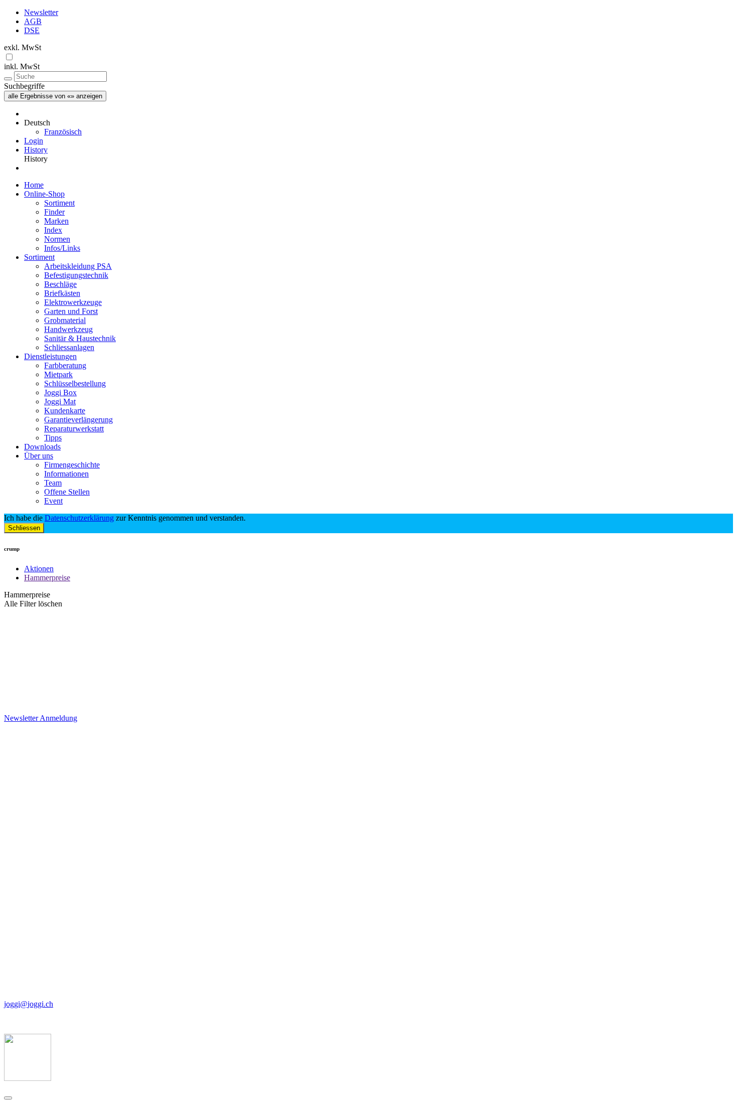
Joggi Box (60, 392)
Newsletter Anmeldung (40, 718)
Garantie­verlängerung (78, 419)
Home (34, 185)
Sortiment (59, 203)
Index (53, 230)
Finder (54, 212)
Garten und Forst (71, 311)
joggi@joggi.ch (28, 1004)
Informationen (66, 473)
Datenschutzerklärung (79, 518)
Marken (56, 221)
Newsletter (41, 12)
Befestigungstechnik (76, 275)
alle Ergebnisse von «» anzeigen (55, 96)
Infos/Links (62, 248)
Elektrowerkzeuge (73, 302)
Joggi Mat (60, 401)
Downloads (42, 446)
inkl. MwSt (22, 66)
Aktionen (39, 568)
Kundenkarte (64, 410)
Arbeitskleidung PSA (78, 266)
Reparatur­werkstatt (74, 428)
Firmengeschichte (72, 464)
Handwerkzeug (68, 329)
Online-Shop (44, 194)
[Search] (8, 78)
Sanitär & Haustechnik (80, 338)
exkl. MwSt (22, 47)
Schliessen (24, 528)
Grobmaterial (65, 320)
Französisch (63, 131)
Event (53, 501)
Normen (57, 239)
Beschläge (60, 284)
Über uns (38, 455)
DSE (32, 30)
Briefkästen (62, 293)
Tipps (53, 437)
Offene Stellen (67, 492)
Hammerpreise (47, 577)
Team (53, 483)
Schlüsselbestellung (75, 383)
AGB (33, 21)
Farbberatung (65, 365)
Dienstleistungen (50, 356)
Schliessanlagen (69, 347)
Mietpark (58, 374)
